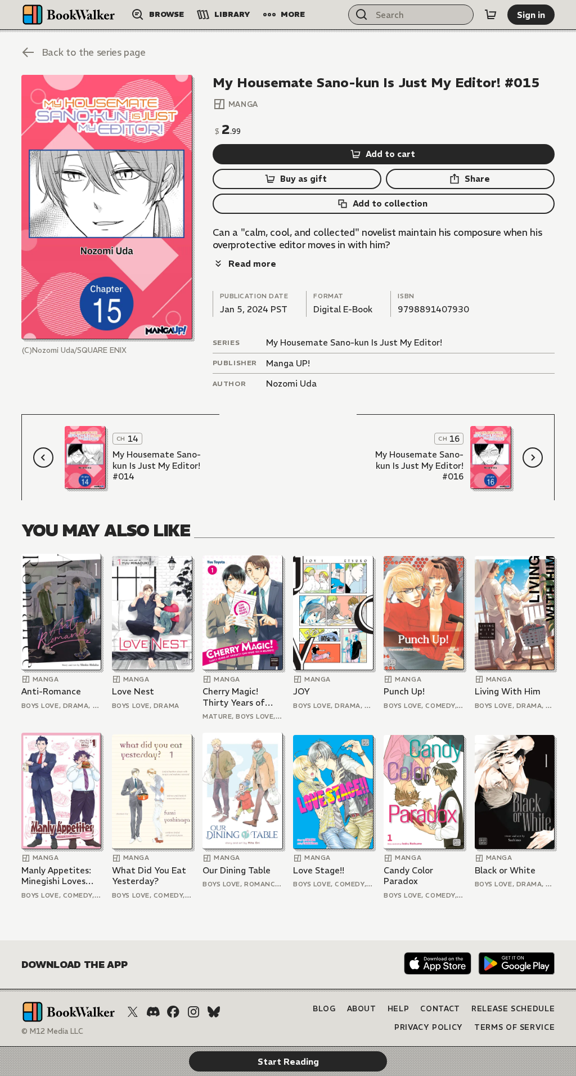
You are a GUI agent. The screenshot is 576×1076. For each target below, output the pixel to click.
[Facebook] (173, 1012)
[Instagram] (193, 1012)
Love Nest (133, 691)
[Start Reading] (106, 207)
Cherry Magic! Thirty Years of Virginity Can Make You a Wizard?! (241, 697)
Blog (324, 1008)
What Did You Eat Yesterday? (149, 876)
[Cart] (490, 14)
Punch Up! (404, 691)
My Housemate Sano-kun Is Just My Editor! (354, 342)
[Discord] (153, 1012)
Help (399, 1008)
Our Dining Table (236, 870)
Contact (440, 1008)
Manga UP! (288, 363)
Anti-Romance (51, 691)
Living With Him (508, 691)
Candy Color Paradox (408, 876)
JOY (301, 691)
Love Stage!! (318, 870)
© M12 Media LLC (52, 1031)
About (361, 1008)
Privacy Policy (428, 1027)
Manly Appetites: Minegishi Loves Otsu (56, 876)
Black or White (505, 870)
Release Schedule (513, 1008)
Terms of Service (514, 1027)
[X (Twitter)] (133, 1012)
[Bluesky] (213, 1012)
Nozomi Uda (291, 383)
